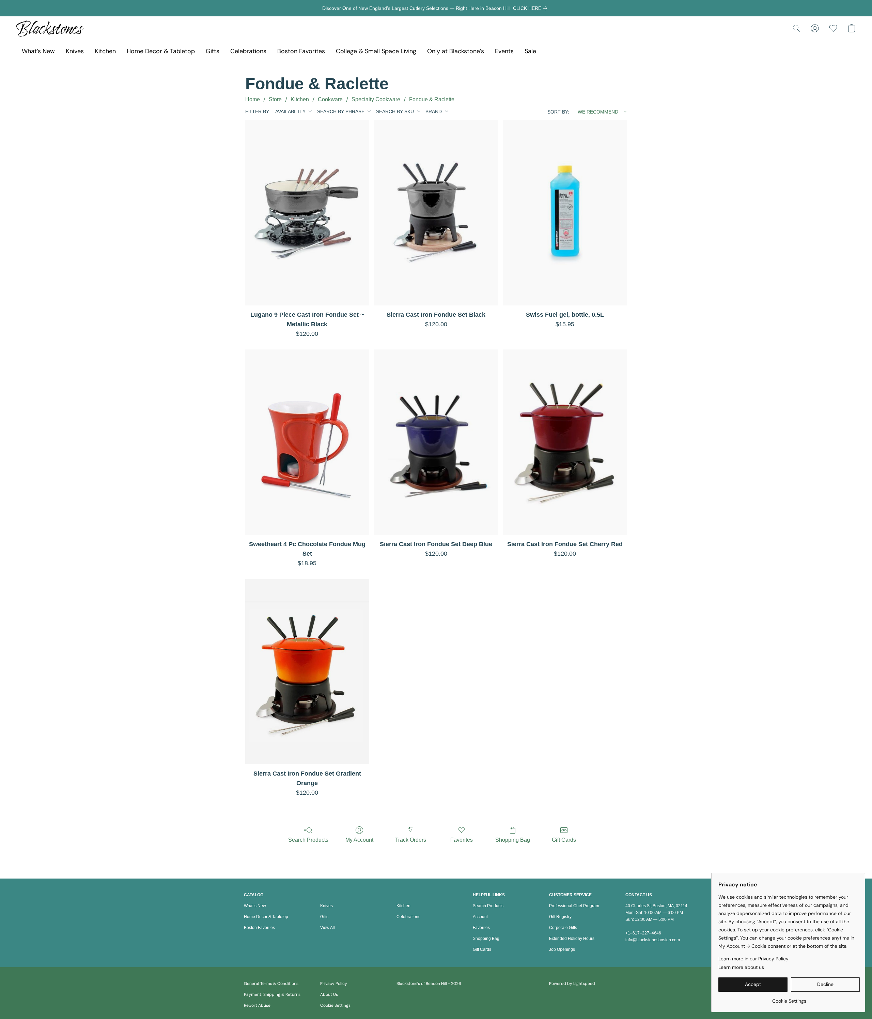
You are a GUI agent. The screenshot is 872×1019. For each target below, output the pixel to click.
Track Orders (410, 840)
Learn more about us (741, 967)
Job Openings (562, 949)
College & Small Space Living (376, 51)
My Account (359, 840)
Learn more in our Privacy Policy (753, 959)
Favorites (461, 840)
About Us (329, 994)
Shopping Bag (512, 840)
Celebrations (248, 51)
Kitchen (105, 51)
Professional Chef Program (574, 905)
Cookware (330, 99)
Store (275, 99)
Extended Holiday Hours (571, 938)
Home (252, 99)
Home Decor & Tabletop (161, 51)
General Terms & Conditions (271, 983)
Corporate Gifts (563, 927)
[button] (50, 28)
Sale (530, 51)
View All (327, 927)
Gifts (212, 51)
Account (480, 916)
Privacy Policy (333, 983)
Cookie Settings (335, 1005)
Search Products (308, 840)
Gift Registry (560, 916)
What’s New (38, 51)
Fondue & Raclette (431, 99)
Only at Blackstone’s (455, 51)
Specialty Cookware (376, 99)
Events (504, 51)
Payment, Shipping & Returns (272, 994)
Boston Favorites (301, 51)
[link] (531, 8)
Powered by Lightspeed (572, 983)
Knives (75, 51)
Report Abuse (257, 1005)
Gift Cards (564, 840)
